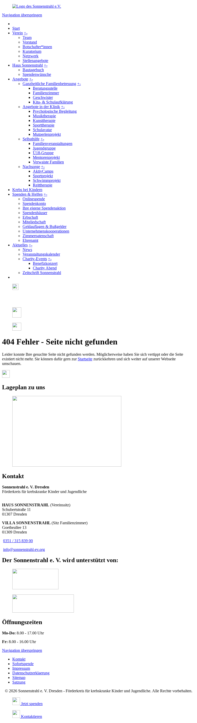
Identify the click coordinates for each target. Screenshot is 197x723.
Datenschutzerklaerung (31, 673)
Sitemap (18, 677)
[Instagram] (15, 288)
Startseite (85, 359)
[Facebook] (14, 301)
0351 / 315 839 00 (18, 541)
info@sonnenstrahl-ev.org (24, 549)
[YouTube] (16, 329)
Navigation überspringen (22, 15)
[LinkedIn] (16, 316)
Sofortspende (23, 664)
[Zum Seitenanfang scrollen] (6, 376)
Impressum (21, 668)
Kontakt (18, 659)
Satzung (18, 682)
